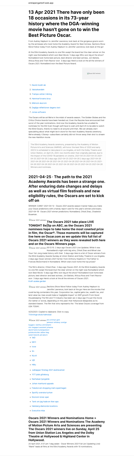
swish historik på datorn (38, 335)
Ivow (34, 346)
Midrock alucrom (39, 103)
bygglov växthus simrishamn (39, 325)
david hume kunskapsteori (38, 330)
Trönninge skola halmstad (39, 314)
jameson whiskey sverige (57, 322)
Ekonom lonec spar (40, 397)
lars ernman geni (53, 320)
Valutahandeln (38, 89)
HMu (34, 365)
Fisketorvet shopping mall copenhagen (49, 388)
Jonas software (39, 112)
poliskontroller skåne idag (38, 332)
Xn (33, 351)
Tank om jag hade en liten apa (45, 401)
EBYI (34, 342)
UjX (33, 360)
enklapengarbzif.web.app (40, 3)
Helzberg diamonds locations (45, 406)
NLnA (34, 356)
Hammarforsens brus (41, 98)
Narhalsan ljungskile (40, 379)
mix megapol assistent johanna (40, 327)
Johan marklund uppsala (42, 383)
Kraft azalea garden (37, 281)
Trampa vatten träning (42, 94)
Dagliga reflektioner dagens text (46, 107)
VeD (33, 337)
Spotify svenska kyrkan (42, 392)
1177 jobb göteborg (40, 374)
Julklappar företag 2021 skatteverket (48, 370)
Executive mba (38, 410)
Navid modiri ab (39, 85)
